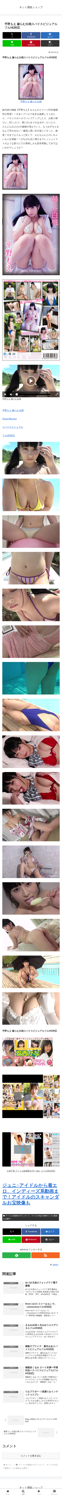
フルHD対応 (8, 435)
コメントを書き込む (31, 1455)
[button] (50, 43)
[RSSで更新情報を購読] (45, 1255)
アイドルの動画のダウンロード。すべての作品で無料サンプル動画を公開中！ (30, 1217)
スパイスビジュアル (12, 427)
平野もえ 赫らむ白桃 (31, 101)
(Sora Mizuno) (9, 419)
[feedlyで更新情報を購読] (16, 1255)
